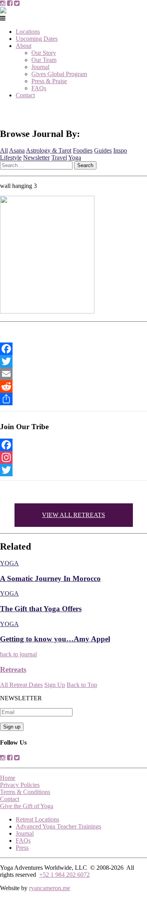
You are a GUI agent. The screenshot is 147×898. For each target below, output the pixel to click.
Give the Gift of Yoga (26, 806)
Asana (17, 150)
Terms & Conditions (25, 792)
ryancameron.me (49, 888)
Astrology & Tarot (48, 150)
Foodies (83, 150)
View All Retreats (73, 515)
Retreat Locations (37, 819)
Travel (59, 157)
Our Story (43, 52)
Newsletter (36, 157)
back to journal (18, 654)
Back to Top (82, 684)
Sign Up (54, 684)
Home (7, 777)
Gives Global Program (59, 74)
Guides (103, 150)
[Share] (73, 399)
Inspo (120, 150)
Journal (40, 67)
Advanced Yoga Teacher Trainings (58, 826)
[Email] (73, 374)
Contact (25, 95)
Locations (28, 31)
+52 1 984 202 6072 (64, 874)
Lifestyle (11, 157)
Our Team (43, 59)
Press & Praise (49, 81)
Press (22, 847)
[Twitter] (73, 361)
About (23, 45)
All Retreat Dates (21, 684)
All (4, 150)
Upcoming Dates (37, 38)
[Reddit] (73, 386)
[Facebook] (73, 348)
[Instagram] (73, 457)
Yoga (74, 157)
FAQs (38, 88)
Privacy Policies (20, 784)
